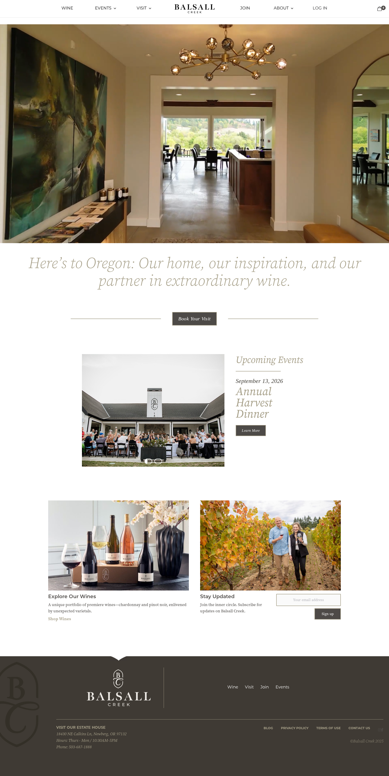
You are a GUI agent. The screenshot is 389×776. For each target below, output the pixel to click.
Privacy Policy (294, 728)
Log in (320, 9)
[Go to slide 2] (158, 461)
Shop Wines (59, 619)
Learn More (251, 430)
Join (264, 688)
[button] (194, 319)
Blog (268, 728)
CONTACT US (359, 728)
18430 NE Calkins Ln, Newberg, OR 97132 (91, 734)
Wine (232, 688)
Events (282, 688)
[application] (113, 8)
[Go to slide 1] (148, 461)
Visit (249, 688)
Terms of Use (328, 728)
